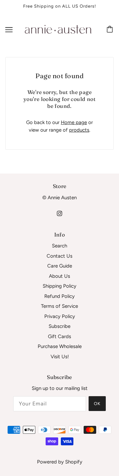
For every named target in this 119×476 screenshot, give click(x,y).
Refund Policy (59, 296)
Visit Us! (60, 357)
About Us (59, 276)
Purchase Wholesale (60, 346)
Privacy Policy (59, 316)
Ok (97, 403)
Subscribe (59, 326)
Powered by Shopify (59, 462)
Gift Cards (59, 336)
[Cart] (110, 29)
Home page (74, 122)
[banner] (58, 29)
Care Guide (59, 266)
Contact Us (59, 256)
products (79, 130)
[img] (59, 213)
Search (59, 246)
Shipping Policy (59, 286)
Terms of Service (59, 306)
